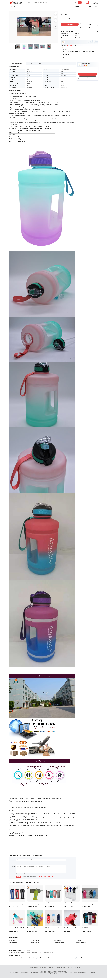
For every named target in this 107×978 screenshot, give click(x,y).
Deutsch (51, 968)
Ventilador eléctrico (35, 940)
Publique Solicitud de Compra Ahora (45, 876)
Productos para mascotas (81, 942)
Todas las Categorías (15, 6)
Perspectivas (77, 967)
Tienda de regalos (34, 942)
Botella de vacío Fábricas (31, 957)
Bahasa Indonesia (88, 968)
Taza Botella (79, 957)
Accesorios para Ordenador (59, 942)
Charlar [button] (90, 24)
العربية (60, 968)
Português (33, 968)
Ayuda (85, 6)
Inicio (10, 8)
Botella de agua (72, 957)
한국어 (64, 968)
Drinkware (24, 8)
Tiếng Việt (82, 968)
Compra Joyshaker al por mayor (16, 960)
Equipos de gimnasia (13, 942)
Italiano (47, 968)
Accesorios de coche (57, 940)
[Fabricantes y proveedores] (15, 2)
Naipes (77, 944)
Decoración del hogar (13, 940)
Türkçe (78, 968)
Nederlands (56, 968)
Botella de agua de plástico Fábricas (17, 957)
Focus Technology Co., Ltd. (51, 971)
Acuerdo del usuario (42, 967)
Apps (90, 6)
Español (28, 968)
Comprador (77, 6)
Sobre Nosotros (30, 967)
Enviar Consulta (69, 24)
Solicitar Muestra (89, 27)
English (24, 968)
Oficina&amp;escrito (35, 944)
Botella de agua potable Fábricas (60, 957)
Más (10, 963)
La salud (55, 944)
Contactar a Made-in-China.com (61, 967)
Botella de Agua (30, 8)
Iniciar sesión (95, 3)
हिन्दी (70, 968)
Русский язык (42, 968)
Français (37, 968)
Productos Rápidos (71, 967)
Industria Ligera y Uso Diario (16, 8)
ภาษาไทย (73, 968)
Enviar (18, 876)
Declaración (36, 967)
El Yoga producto (79, 940)
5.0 (83, 65)
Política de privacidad (50, 967)
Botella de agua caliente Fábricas (44, 957)
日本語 (67, 968)
